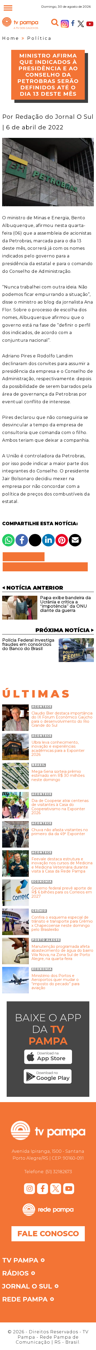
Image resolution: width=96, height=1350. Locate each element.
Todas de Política (45, 567)
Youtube (90, 24)
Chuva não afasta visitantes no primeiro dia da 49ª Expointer (59, 832)
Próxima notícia (62, 630)
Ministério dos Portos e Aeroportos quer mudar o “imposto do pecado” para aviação (55, 982)
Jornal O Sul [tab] (27, 1286)
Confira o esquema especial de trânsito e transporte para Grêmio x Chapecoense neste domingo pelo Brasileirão (62, 923)
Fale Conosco (48, 1233)
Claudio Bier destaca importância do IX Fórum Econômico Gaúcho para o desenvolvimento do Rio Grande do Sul (62, 719)
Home (10, 38)
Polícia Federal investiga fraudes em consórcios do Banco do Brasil (28, 644)
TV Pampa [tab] (20, 1260)
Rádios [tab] (15, 1273)
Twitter (81, 24)
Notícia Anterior (34, 588)
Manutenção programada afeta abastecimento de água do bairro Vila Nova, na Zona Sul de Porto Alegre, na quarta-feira (62, 953)
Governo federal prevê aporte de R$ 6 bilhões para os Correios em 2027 (61, 892)
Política (39, 38)
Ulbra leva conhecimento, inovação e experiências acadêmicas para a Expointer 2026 (58, 748)
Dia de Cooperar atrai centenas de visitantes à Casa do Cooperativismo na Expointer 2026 (60, 807)
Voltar (25, 557)
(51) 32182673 (58, 1171)
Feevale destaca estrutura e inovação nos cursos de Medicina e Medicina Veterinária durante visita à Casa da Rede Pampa (62, 865)
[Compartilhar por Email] (75, 540)
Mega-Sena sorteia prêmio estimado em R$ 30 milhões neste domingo (58, 776)
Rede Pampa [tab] (24, 1299)
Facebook (73, 23)
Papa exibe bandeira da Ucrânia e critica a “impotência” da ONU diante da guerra (65, 604)
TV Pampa (20, 28)
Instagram (65, 24)
